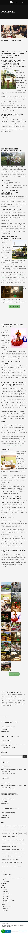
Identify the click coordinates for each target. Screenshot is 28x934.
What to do (3, 887)
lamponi (19, 843)
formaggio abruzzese (6, 839)
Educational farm (5, 731)
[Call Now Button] (3, 931)
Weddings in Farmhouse (7, 876)
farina (9, 836)
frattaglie (4, 843)
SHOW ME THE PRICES (14, 306)
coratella (20, 830)
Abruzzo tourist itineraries (8, 895)
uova (22, 862)
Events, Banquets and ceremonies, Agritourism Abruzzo (13, 743)
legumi (23, 843)
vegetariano (9, 865)
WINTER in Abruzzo (5, 729)
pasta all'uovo (5, 852)
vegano (3, 865)
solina (11, 862)
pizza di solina (4, 856)
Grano (9, 843)
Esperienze (5, 889)
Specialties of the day (6, 740)
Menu (4, 879)
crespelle (15, 833)
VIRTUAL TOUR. (5, 910)
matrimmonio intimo (6, 846)
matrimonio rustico (6, 849)
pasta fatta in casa (13, 852)
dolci (25, 833)
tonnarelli (16, 862)
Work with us (5, 908)
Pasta (22, 849)
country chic (4, 833)
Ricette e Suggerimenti (6, 745)
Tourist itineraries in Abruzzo (8, 726)
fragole (21, 839)
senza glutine (16, 859)
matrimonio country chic (12, 40)
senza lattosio (5, 862)
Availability (3, 883)
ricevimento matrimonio (6, 859)
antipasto (9, 826)
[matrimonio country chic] (14, 31)
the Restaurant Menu (6, 742)
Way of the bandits (6, 902)
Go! (24, 756)
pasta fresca (21, 852)
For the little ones (6, 893)
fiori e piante (14, 836)
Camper (2, 885)
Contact (3, 904)
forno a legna (15, 839)
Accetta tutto (6, 931)
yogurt (14, 865)
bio (19, 826)
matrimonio (14, 846)
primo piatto (18, 856)
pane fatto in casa (15, 849)
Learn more (5, 716)
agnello (3, 826)
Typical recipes (6, 881)
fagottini (4, 836)
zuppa (19, 865)
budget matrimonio (5, 830)
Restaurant (3, 871)
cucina (20, 833)
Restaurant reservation (7, 874)
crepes (10, 833)
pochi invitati (11, 856)
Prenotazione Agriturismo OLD (8, 747)
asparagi (14, 826)
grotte (13, 843)
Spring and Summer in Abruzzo (8, 727)
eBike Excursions (6, 891)
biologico (23, 826)
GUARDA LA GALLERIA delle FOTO (14, 445)
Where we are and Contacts (8, 906)
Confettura (13, 830)
